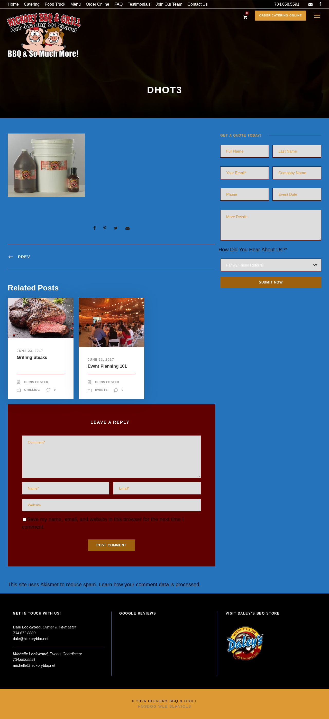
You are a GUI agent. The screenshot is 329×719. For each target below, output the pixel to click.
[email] (310, 4)
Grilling (32, 389)
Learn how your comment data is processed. (150, 584)
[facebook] (320, 4)
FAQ (118, 4)
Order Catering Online (280, 15)
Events (101, 389)
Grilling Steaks (32, 357)
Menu (75, 4)
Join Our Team (169, 4)
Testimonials (139, 4)
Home (13, 4)
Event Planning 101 (107, 366)
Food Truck (55, 4)
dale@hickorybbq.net (30, 638)
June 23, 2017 (30, 351)
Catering (32, 4)
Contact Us (197, 4)
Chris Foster (36, 382)
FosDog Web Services (164, 706)
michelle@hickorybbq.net (34, 665)
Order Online (97, 4)
